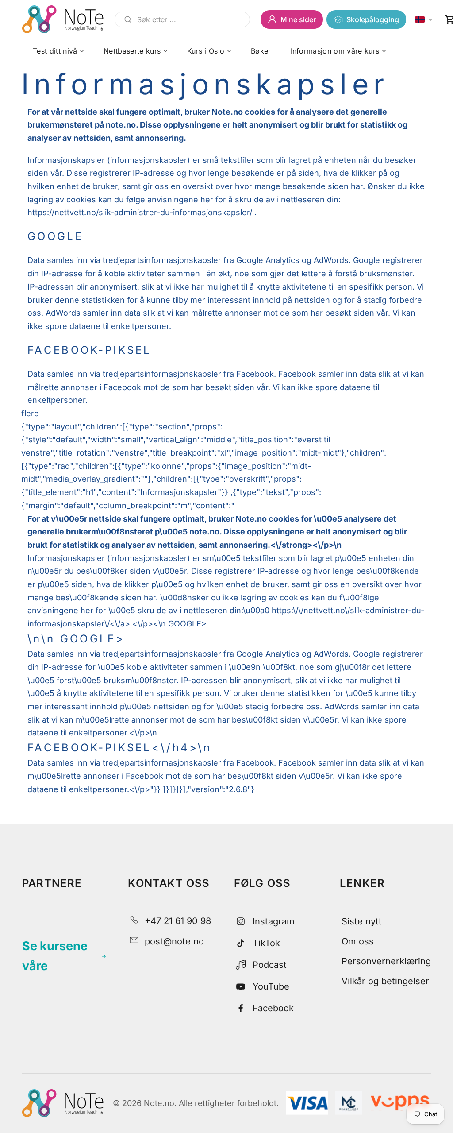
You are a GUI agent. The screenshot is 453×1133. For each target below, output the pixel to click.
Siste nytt (362, 921)
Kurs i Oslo (206, 50)
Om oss (358, 941)
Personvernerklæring (386, 961)
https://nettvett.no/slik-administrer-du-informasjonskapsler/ (139, 212)
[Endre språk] (424, 20)
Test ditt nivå (55, 50)
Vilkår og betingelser (385, 981)
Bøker (261, 50)
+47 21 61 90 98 (178, 921)
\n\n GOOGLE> (76, 638)
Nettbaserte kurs (132, 50)
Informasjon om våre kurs (335, 50)
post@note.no (174, 941)
